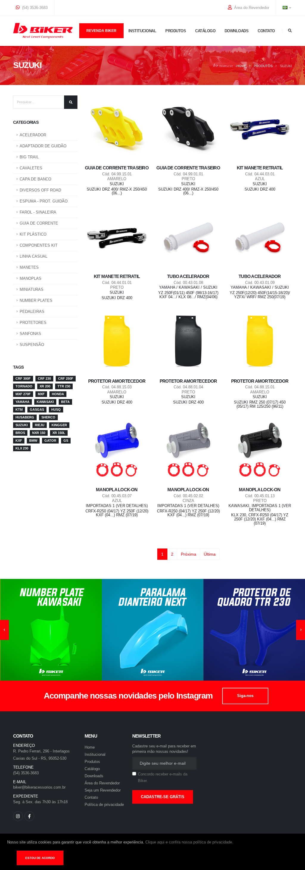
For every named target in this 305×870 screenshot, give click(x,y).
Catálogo (205, 31)
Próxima (188, 554)
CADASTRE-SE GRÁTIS (162, 797)
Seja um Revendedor (103, 790)
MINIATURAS (31, 290)
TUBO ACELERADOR (188, 276)
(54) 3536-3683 (34, 8)
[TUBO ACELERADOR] (188, 236)
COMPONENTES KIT (38, 245)
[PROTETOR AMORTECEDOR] (117, 341)
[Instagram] (18, 816)
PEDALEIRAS (32, 312)
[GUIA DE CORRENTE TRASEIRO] (117, 127)
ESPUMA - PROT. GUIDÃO (44, 201)
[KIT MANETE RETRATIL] (260, 127)
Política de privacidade (104, 805)
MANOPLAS (30, 278)
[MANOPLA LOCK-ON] (117, 449)
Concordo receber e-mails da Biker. (162, 777)
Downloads (237, 31)
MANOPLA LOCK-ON (116, 489)
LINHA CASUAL (33, 256)
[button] (286, 7)
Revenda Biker (101, 31)
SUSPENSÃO (32, 345)
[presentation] (4, 630)
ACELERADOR (33, 135)
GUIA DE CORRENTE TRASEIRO (117, 167)
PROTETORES (33, 323)
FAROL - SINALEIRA (38, 212)
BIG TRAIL (29, 157)
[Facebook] (29, 816)
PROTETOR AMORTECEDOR (117, 381)
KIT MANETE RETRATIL (260, 167)
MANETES (29, 267)
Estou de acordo (40, 858)
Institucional (142, 31)
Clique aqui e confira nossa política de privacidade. (189, 842)
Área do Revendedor (251, 8)
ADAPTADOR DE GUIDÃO (43, 146)
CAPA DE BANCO (35, 179)
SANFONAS (30, 334)
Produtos (175, 31)
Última (210, 554)
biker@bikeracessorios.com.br (39, 787)
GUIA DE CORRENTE (39, 223)
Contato (266, 31)
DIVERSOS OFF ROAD (40, 190)
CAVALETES (31, 168)
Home (241, 66)
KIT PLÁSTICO (33, 234)
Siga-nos (245, 696)
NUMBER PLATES (36, 301)
